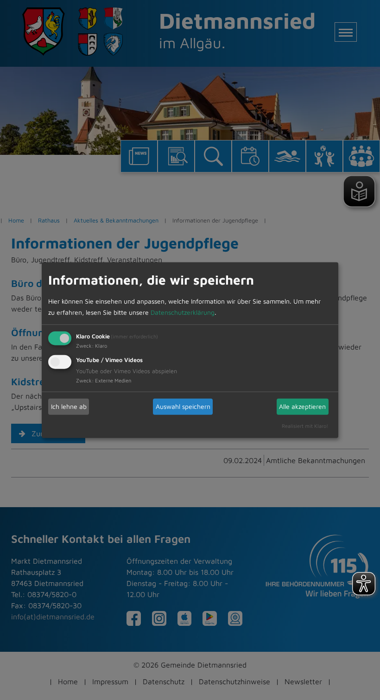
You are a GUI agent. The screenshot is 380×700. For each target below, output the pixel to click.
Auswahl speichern (183, 406)
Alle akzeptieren (302, 406)
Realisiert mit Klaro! (305, 425)
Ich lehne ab (69, 406)
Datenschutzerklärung (183, 312)
